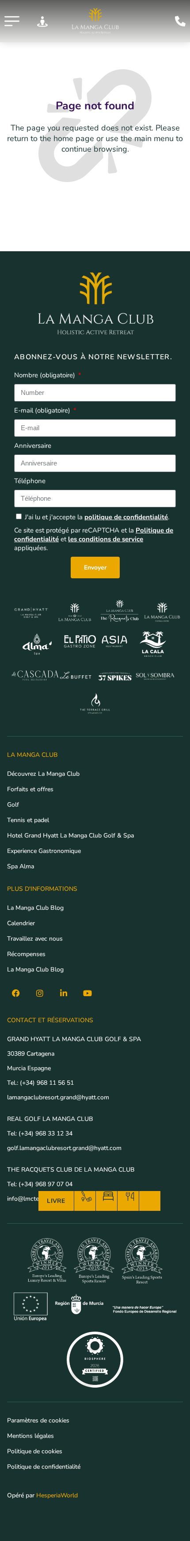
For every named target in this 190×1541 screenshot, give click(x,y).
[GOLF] (86, 1196)
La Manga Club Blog (35, 908)
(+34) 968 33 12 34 (45, 1133)
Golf (13, 804)
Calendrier (21, 923)
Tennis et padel (28, 820)
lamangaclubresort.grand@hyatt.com (59, 1097)
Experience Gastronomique (44, 851)
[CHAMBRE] (108, 1196)
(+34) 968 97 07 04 (45, 1184)
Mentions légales (30, 1436)
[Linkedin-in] (63, 993)
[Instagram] (40, 993)
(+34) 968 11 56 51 (47, 1083)
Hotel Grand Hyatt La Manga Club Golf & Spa (70, 835)
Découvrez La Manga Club (43, 774)
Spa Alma (20, 866)
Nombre (44, 375)
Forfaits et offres (30, 789)
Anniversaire (32, 445)
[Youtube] (87, 993)
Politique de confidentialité (43, 1467)
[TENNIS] (151, 1196)
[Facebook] (16, 993)
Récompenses (26, 954)
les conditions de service (105, 539)
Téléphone (30, 480)
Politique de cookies (34, 1451)
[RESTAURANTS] (130, 1196)
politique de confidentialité (126, 517)
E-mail (42, 410)
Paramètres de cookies (38, 1420)
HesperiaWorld (57, 1495)
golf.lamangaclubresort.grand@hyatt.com (65, 1148)
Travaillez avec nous (35, 938)
